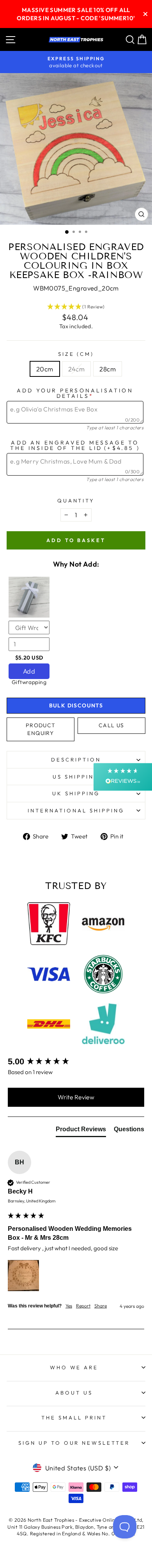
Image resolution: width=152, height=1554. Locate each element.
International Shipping (76, 810)
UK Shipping (76, 793)
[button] (76, 307)
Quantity (76, 500)
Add (29, 671)
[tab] (81, 1131)
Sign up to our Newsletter (74, 1443)
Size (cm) (76, 354)
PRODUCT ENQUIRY (41, 729)
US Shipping (76, 777)
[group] (76, 1062)
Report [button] (83, 1306)
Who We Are (74, 1367)
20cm (44, 369)
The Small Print (74, 1417)
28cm (107, 369)
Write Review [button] (76, 1097)
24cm (76, 369)
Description (76, 759)
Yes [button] (68, 1306)
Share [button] (100, 1306)
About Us (74, 1393)
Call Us (111, 725)
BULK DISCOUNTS (76, 705)
